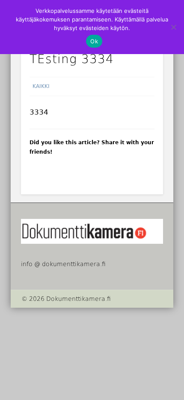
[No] (173, 27)
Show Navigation (155, 77)
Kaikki (41, 86)
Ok (94, 41)
